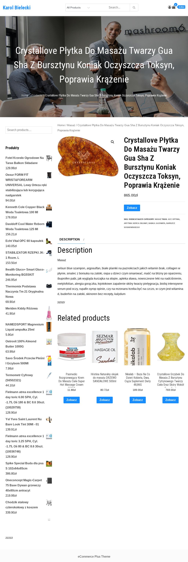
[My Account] (169, 7)
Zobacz (132, 207)
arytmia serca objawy (135, 223)
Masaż (71, 125)
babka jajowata (157, 223)
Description (69, 239)
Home (61, 125)
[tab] (71, 239)
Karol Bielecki (16, 8)
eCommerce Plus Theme (94, 556)
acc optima (174, 219)
